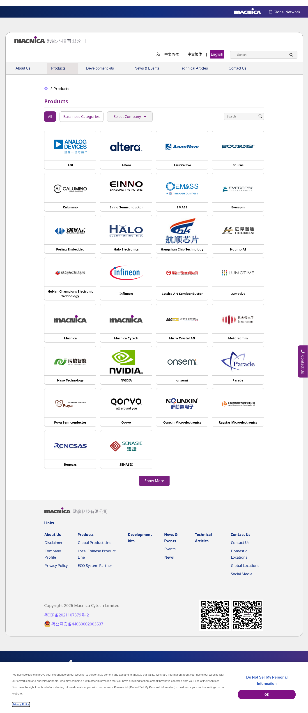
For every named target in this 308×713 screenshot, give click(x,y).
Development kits (100, 68)
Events (170, 548)
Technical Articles (194, 68)
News (169, 557)
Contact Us (237, 68)
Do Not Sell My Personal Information (266, 680)
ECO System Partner (95, 565)
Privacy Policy (56, 565)
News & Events (147, 68)
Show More (154, 480)
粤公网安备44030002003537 (77, 624)
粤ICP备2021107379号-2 (66, 615)
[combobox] (263, 55)
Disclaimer (54, 542)
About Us (23, 68)
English (217, 54)
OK (266, 694)
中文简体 (171, 54)
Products (58, 68)
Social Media (241, 573)
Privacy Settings (297, 3)
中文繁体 (195, 54)
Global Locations (245, 565)
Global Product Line (94, 542)
